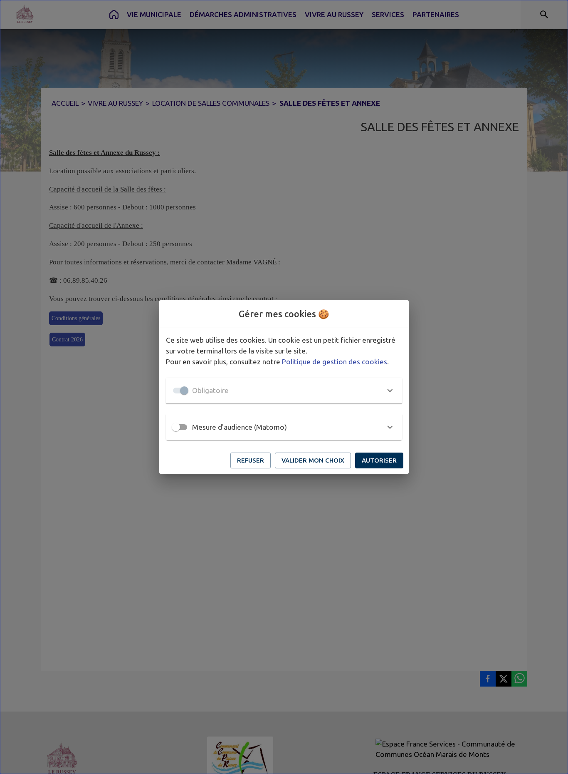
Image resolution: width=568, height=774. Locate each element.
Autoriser (379, 460)
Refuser (250, 460)
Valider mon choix (313, 460)
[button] (284, 390)
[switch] (176, 427)
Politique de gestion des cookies (334, 362)
